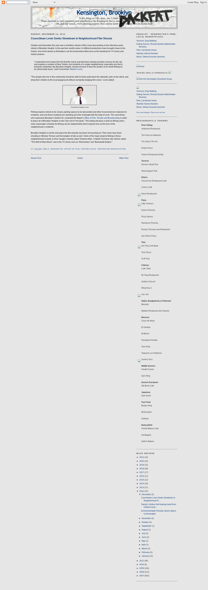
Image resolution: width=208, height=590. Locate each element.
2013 (141, 487)
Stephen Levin (76, 69)
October (145, 522)
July (144, 533)
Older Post (123, 158)
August (145, 530)
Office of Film (71, 149)
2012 (141, 491)
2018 (141, 469)
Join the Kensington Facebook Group (155, 79)
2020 (141, 461)
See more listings (142, 112)
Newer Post (36, 158)
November (146, 518)
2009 (141, 568)
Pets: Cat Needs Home (146, 50)
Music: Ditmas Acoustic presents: (150, 57)
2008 (141, 572)
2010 (141, 564)
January (145, 556)
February (146, 552)
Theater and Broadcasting (111, 149)
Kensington (57, 149)
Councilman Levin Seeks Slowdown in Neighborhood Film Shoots (71, 38)
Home (80, 158)
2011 (141, 561)
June (144, 537)
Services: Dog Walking (146, 41)
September (147, 526)
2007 (141, 576)
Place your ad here (158, 112)
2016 (141, 476)
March (145, 549)
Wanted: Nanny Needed (147, 53)
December (146, 494)
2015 (141, 480)
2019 (141, 465)
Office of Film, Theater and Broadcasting (102, 118)
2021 (141, 457)
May (144, 541)
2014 (141, 484)
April (144, 545)
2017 (141, 472)
